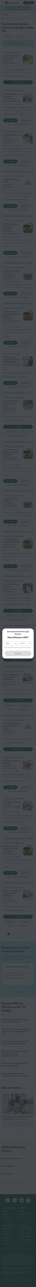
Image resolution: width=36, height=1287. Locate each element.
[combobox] (11, 643)
